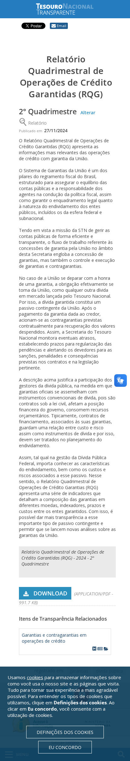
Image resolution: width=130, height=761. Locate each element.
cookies (35, 677)
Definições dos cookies (65, 732)
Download (50, 593)
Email (61, 25)
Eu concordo (65, 747)
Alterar (87, 113)
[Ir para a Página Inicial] (69, 9)
